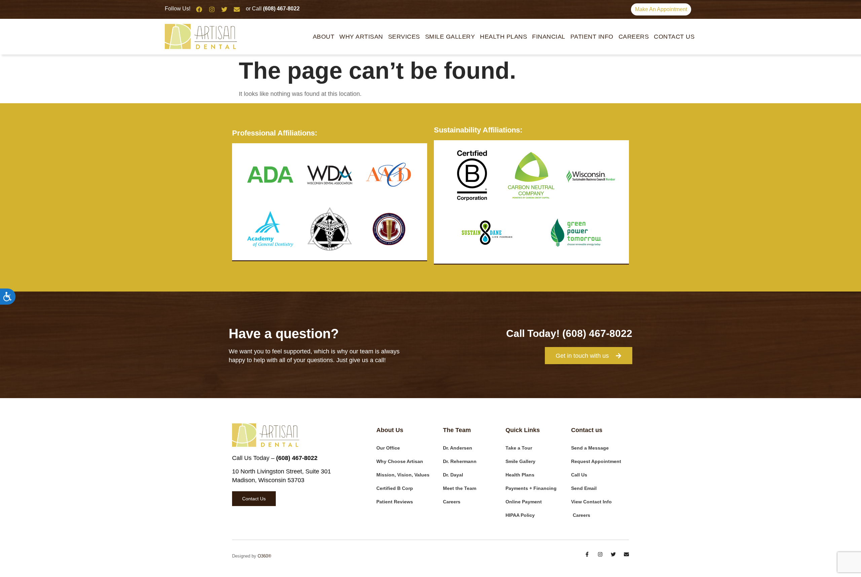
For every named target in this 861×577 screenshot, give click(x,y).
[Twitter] (224, 9)
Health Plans (503, 36)
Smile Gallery (450, 36)
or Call (273, 8)
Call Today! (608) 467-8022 (569, 333)
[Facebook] (199, 9)
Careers (634, 36)
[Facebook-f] (587, 554)
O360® (264, 556)
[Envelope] (236, 9)
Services (404, 36)
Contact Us (674, 36)
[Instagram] (211, 9)
